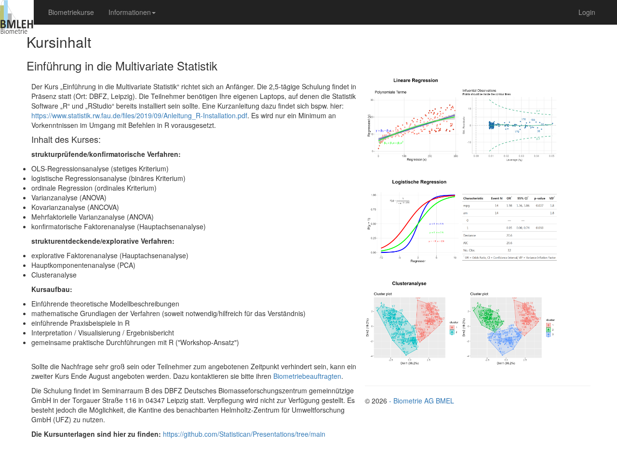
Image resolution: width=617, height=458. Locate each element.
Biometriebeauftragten (307, 376)
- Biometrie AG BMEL (421, 400)
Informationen (129, 12)
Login (586, 12)
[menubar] (102, 12)
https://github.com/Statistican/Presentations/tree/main (244, 434)
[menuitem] (71, 12)
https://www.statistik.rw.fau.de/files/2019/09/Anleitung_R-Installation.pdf (139, 115)
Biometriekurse (71, 12)
